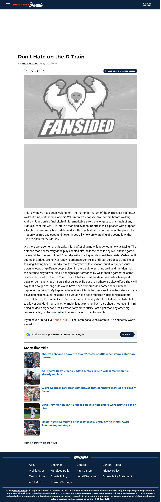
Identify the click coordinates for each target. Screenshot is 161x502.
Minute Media (20, 490)
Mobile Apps (36, 470)
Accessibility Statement (117, 476)
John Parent (30, 63)
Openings (56, 464)
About (32, 464)
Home (27, 442)
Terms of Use (37, 476)
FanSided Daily (60, 470)
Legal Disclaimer (87, 476)
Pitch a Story (84, 470)
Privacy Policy (111, 470)
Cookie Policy (59, 476)
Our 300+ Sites (112, 464)
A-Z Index (35, 482)
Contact (82, 464)
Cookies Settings (61, 482)
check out (61, 320)
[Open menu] (8, 5)
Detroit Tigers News (45, 442)
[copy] (43, 71)
